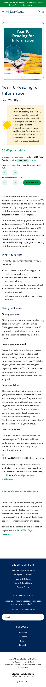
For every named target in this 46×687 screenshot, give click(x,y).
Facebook (23, 632)
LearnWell (26, 682)
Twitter (23, 641)
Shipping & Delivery (23, 575)
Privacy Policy (23, 587)
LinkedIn (23, 645)
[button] (3, 11)
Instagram (23, 637)
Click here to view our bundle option (20, 490)
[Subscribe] (40, 617)
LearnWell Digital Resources (23, 570)
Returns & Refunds (23, 579)
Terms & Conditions (23, 583)
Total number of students (12, 178)
